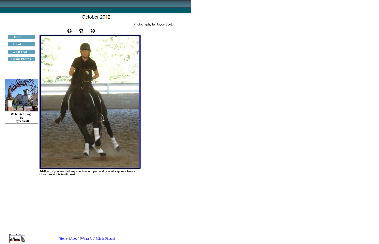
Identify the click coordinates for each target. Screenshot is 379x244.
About (74, 238)
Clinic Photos (105, 238)
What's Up (87, 238)
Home (64, 238)
